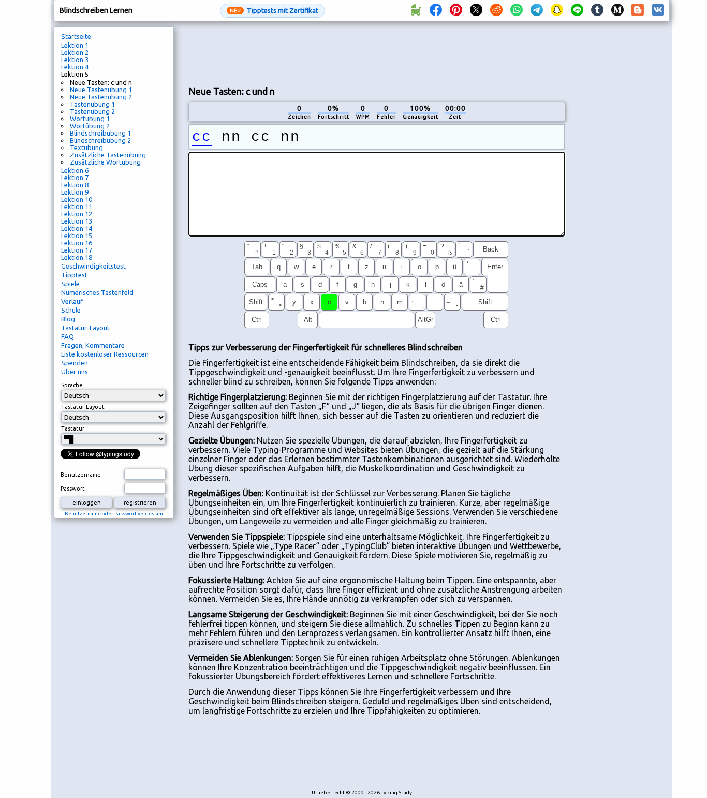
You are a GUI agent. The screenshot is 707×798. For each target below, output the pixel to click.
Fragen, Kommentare (93, 345)
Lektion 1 (75, 45)
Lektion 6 (75, 170)
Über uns (74, 371)
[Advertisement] (376, 52)
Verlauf (72, 301)
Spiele (70, 283)
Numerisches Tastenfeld (97, 292)
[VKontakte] (658, 10)
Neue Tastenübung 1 (101, 89)
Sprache (72, 385)
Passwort (73, 488)
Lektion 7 (75, 177)
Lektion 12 (76, 213)
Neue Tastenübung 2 (101, 96)
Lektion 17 (76, 250)
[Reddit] (496, 10)
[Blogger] (637, 10)
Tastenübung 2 (92, 111)
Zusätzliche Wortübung (105, 162)
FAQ (67, 336)
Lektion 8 (75, 184)
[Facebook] (436, 10)
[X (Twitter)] (476, 10)
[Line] (577, 10)
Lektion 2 (75, 52)
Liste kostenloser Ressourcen (105, 354)
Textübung (86, 147)
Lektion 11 (76, 206)
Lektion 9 (75, 192)
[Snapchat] (557, 10)
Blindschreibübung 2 (100, 140)
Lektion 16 (76, 242)
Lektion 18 (76, 257)
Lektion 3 (75, 59)
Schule (71, 310)
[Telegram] (537, 10)
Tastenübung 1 (92, 104)
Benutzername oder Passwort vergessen (114, 513)
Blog (68, 318)
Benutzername (81, 474)
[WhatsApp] (516, 10)
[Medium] (617, 10)
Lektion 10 (76, 199)
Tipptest (74, 274)
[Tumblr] (597, 10)
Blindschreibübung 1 (100, 133)
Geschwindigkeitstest (93, 266)
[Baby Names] (415, 10)
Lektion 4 (75, 66)
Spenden (74, 362)
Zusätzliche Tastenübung (108, 154)
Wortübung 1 (90, 118)
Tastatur (72, 428)
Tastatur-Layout (85, 327)
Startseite (76, 36)
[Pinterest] (456, 10)
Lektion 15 (76, 235)
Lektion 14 (76, 228)
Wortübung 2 (90, 125)
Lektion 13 (76, 221)
